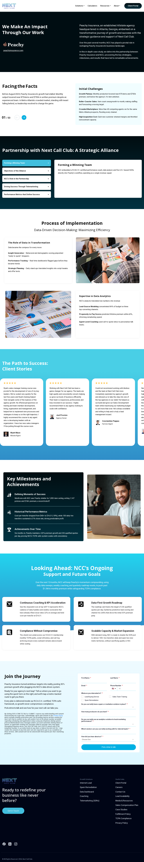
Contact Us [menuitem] (120, 792)
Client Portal (133, 6)
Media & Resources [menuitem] (124, 800)
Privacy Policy (58, 715)
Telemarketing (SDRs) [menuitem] (89, 800)
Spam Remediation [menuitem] (88, 787)
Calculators (92, 6)
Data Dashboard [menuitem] (87, 792)
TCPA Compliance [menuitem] (123, 818)
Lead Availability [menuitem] (122, 796)
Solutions (79, 6)
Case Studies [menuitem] (121, 809)
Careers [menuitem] (119, 787)
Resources (104, 6)
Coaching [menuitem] (84, 796)
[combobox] (108, 707)
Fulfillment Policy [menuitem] (123, 814)
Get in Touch (13, 811)
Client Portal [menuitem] (120, 783)
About (116, 6)
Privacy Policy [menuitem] (121, 823)
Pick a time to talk (109, 747)
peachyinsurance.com (13, 50)
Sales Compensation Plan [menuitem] (126, 805)
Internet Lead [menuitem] (86, 783)
